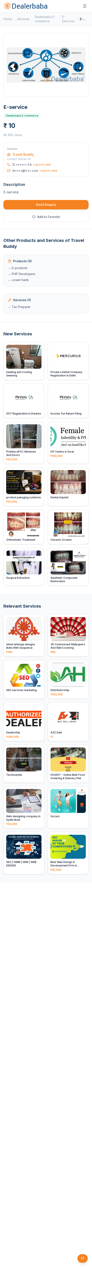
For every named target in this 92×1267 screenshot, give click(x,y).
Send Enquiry (46, 204)
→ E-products (17, 268)
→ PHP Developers (21, 274)
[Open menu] (85, 6)
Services (23, 19)
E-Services (68, 19)
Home (7, 19)
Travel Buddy (23, 154)
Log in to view (42, 164)
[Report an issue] (82, 1258)
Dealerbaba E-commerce (45, 19)
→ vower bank (18, 280)
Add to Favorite (48, 217)
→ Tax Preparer (19, 307)
